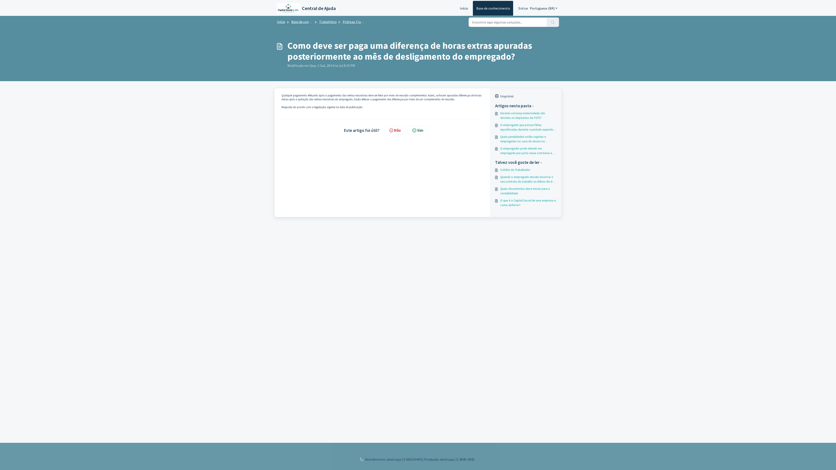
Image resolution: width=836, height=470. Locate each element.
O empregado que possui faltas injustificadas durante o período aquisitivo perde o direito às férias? (527, 127)
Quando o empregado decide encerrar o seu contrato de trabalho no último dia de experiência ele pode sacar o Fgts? (527, 179)
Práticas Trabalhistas (359, 22)
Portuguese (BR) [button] (542, 8)
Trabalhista (328, 22)
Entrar (523, 8)
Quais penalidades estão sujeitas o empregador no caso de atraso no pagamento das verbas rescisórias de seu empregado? (527, 139)
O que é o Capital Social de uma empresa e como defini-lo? (528, 202)
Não (397, 130)
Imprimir (507, 96)
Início (464, 8)
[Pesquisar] (553, 22)
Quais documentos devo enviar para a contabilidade (525, 191)
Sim (420, 130)
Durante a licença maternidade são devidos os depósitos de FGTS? (522, 115)
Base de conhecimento (493, 8)
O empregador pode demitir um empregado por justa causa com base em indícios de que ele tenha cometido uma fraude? (527, 150)
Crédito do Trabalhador (515, 170)
